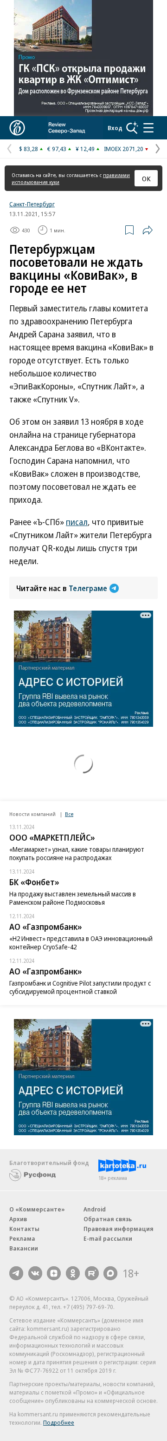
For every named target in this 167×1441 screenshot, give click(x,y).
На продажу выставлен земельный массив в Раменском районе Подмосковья (72, 898)
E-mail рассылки (108, 1238)
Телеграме (88, 588)
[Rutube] (92, 1273)
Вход (115, 128)
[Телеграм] (16, 1273)
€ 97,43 (56, 149)
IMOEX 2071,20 (123, 149)
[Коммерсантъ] (17, 128)
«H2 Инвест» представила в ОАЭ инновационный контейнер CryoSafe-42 (81, 942)
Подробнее (58, 1422)
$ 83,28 (28, 149)
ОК (146, 178)
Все (69, 813)
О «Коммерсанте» (37, 1209)
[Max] (110, 1273)
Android (95, 1209)
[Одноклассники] (73, 1273)
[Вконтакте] (35, 1273)
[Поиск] (132, 128)
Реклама (22, 1238)
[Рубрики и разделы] (148, 128)
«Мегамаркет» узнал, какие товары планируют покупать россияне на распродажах (76, 853)
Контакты (24, 1228)
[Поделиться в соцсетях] (147, 230)
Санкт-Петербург (32, 204)
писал (77, 521)
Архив (18, 1219)
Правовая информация (119, 1228)
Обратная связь (108, 1219)
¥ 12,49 (85, 149)
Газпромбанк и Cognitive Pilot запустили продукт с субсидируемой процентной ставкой (80, 987)
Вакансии (23, 1248)
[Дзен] (54, 1273)
